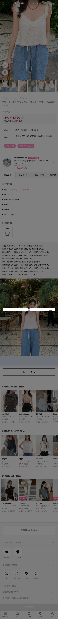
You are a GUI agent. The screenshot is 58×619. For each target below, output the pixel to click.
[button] (29, 308)
